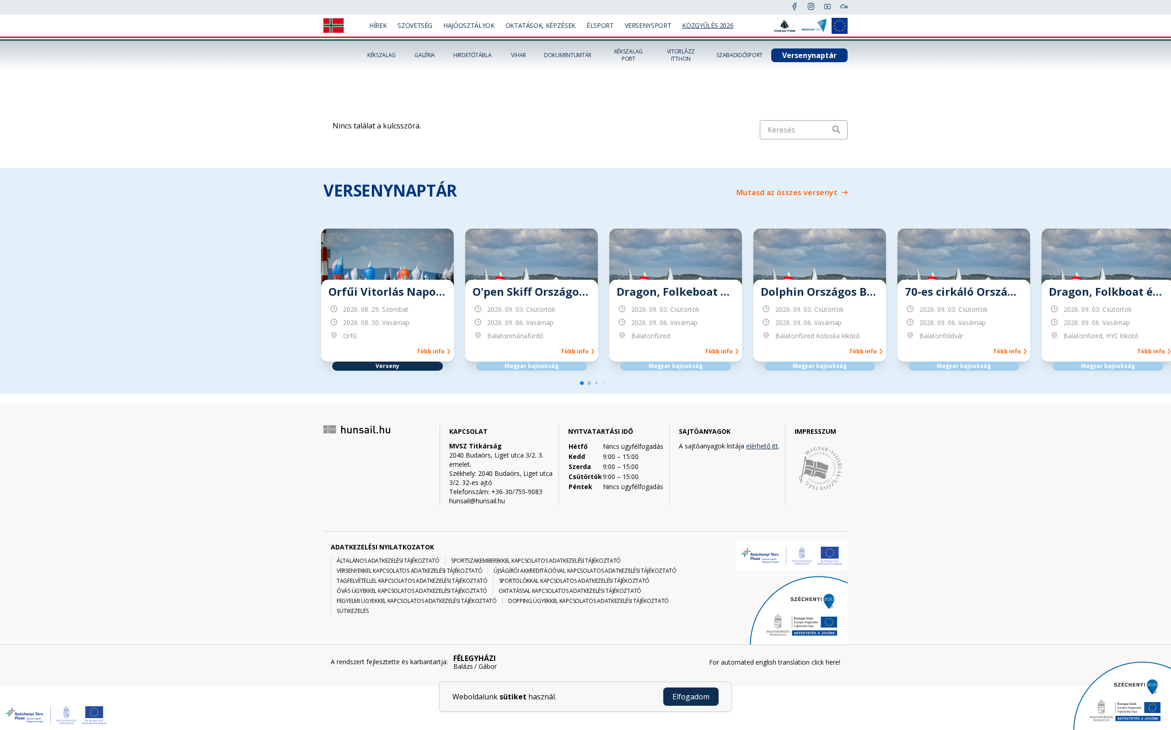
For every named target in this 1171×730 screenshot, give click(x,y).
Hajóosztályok (468, 25)
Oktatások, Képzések (540, 25)
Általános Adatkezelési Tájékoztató (388, 561)
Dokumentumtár (567, 55)
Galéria (424, 55)
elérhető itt (762, 446)
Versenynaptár (809, 55)
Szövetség (414, 25)
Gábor (487, 666)
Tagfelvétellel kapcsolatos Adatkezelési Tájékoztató (412, 581)
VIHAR (518, 55)
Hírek (378, 25)
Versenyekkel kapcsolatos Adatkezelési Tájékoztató (409, 571)
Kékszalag (381, 55)
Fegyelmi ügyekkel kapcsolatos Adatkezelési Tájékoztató (417, 601)
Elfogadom (690, 697)
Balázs (463, 666)
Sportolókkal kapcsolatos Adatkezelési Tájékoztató (574, 581)
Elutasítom (632, 697)
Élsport (600, 25)
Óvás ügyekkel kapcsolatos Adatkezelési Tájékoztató (412, 591)
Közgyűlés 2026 (707, 25)
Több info (432, 351)
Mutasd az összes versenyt (787, 192)
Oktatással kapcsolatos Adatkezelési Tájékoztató (570, 591)
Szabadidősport (739, 55)
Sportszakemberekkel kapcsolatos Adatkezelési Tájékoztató (536, 561)
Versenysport (648, 25)
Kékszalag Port (628, 55)
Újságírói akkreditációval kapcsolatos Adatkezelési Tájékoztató (585, 571)
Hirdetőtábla (472, 55)
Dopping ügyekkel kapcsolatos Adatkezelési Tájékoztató (588, 601)
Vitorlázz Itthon (681, 55)
